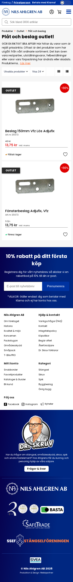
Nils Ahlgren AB (14, 315)
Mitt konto (11, 363)
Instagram (31, 404)
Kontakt (43, 326)
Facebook (13, 404)
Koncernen (10, 335)
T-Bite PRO (10, 355)
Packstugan (11, 340)
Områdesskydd (13, 345)
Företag (6, 2)
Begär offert (45, 340)
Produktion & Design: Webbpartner (36, 572)
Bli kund (8, 384)
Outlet (20, 31)
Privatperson (22, 2)
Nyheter (49, 403)
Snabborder (11, 369)
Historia (8, 326)
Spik (41, 379)
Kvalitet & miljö (12, 330)
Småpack (9, 350)
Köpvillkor (44, 335)
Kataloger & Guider (15, 379)
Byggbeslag (46, 384)
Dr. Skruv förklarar (48, 350)
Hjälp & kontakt (49, 315)
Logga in (51, 12)
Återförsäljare (46, 345)
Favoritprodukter (13, 374)
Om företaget (11, 321)
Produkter (7, 31)
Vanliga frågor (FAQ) (50, 321)
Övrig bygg (45, 389)
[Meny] (66, 11)
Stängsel (44, 369)
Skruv (42, 374)
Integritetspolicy (48, 330)
